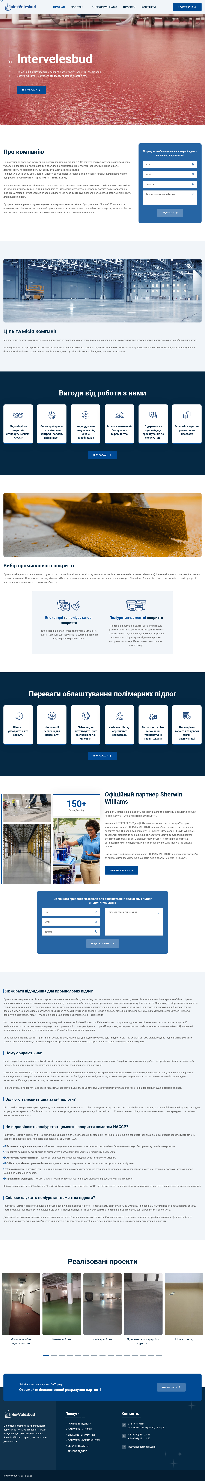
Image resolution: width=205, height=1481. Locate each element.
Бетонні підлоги (78, 1445)
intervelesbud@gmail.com (141, 1446)
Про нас (59, 7)
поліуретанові (80, 618)
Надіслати (169, 212)
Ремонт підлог (77, 1451)
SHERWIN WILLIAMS (120, 870)
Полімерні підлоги (79, 1423)
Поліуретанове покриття (84, 1440)
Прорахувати (30, 90)
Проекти (129, 7)
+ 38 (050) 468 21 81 (139, 1434)
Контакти (149, 7)
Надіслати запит (101, 943)
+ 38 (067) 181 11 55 (139, 1438)
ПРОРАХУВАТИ (185, 7)
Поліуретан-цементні (128, 618)
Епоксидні (54, 618)
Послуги (77, 7)
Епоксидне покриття (81, 1434)
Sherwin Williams (104, 7)
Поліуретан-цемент (80, 1429)
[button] (10, 62)
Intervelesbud (10, 1475)
